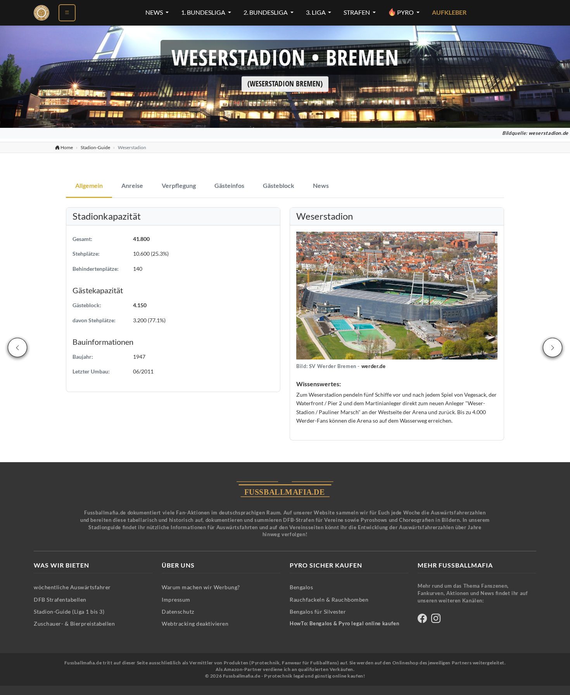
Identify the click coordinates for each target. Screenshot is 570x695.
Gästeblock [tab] (278, 185)
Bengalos (301, 587)
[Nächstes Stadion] (552, 347)
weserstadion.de (548, 133)
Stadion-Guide (95, 147)
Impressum (176, 599)
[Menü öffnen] (67, 12)
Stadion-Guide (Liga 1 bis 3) (69, 611)
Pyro (405, 12)
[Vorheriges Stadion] (17, 347)
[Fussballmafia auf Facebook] (422, 619)
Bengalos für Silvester (318, 611)
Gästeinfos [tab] (229, 185)
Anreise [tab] (132, 185)
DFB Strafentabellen (60, 599)
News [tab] (321, 185)
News (154, 12)
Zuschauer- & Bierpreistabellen (74, 623)
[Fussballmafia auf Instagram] (435, 619)
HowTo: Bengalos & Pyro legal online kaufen (344, 623)
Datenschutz (178, 611)
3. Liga (316, 12)
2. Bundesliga (266, 12)
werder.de (373, 366)
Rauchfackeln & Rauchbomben (329, 599)
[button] (396, 295)
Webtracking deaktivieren (195, 623)
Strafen (357, 12)
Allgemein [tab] (89, 185)
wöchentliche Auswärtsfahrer (72, 587)
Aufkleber (449, 12)
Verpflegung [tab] (179, 185)
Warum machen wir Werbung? (201, 587)
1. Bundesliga (203, 12)
